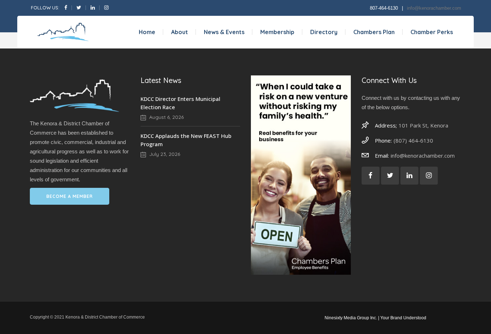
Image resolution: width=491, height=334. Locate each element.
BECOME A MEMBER (69, 196)
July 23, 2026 (164, 154)
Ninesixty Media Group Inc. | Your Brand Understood (375, 317)
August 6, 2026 (166, 117)
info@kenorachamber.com (434, 8)
